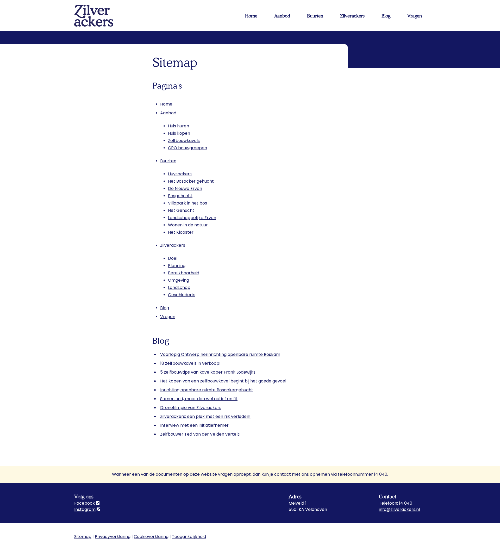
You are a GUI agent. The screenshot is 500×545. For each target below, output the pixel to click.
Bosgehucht (180, 196)
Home (251, 15)
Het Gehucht (181, 210)
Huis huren (178, 126)
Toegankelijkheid (189, 537)
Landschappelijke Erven (192, 218)
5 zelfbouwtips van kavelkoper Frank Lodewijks (207, 372)
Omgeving (178, 280)
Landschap (179, 287)
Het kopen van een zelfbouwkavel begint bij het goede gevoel (223, 381)
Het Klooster (180, 232)
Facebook (86, 503)
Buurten (168, 161)
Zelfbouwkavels (184, 141)
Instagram (87, 509)
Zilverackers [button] (352, 15)
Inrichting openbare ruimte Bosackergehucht (206, 390)
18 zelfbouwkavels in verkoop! (190, 363)
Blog (386, 15)
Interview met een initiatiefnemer (194, 425)
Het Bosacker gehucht (191, 181)
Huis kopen (179, 133)
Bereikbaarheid (183, 273)
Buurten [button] (315, 15)
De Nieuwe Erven (185, 188)
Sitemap (82, 537)
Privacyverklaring (112, 537)
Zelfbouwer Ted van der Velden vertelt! (200, 434)
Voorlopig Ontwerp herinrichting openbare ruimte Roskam (220, 354)
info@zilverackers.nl (399, 509)
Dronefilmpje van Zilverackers (190, 408)
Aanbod (168, 113)
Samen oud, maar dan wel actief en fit (199, 399)
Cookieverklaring (151, 537)
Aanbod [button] (282, 15)
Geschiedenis (181, 295)
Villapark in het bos (187, 203)
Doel (172, 258)
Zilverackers (172, 245)
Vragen (414, 15)
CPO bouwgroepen (187, 148)
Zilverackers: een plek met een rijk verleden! (205, 416)
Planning (176, 266)
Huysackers (180, 174)
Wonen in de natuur (188, 225)
